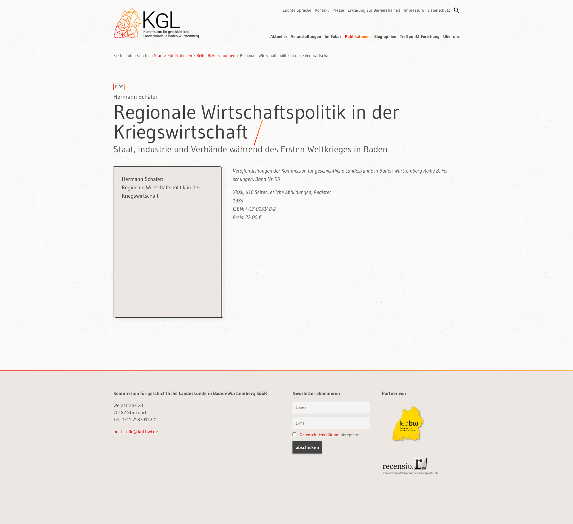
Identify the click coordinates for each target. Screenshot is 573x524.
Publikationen (358, 36)
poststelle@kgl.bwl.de (135, 431)
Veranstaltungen (306, 36)
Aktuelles (278, 36)
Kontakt (322, 10)
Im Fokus (333, 36)
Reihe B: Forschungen (216, 55)
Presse (338, 10)
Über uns (451, 36)
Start (158, 55)
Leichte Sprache (297, 10)
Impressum (414, 10)
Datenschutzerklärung (320, 434)
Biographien (385, 36)
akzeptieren (331, 434)
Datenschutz (439, 10)
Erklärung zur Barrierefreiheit (374, 10)
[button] (457, 10)
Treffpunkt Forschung (420, 36)
